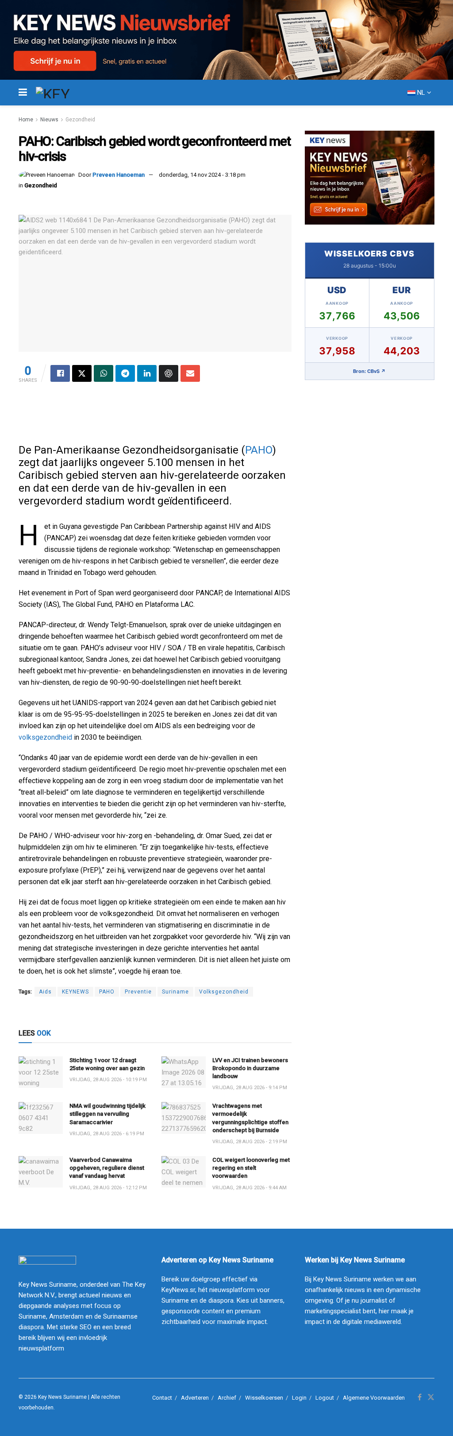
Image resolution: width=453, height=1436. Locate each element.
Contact (162, 1397)
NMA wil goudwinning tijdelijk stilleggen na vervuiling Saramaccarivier (107, 1113)
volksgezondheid (45, 737)
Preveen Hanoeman (118, 174)
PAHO (259, 450)
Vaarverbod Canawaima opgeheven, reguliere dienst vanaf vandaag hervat (106, 1168)
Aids (45, 992)
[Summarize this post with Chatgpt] (168, 373)
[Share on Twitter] (82, 373)
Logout (324, 1397)
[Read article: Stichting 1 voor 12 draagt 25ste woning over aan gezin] (41, 1072)
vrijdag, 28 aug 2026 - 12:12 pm (108, 1188)
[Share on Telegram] (125, 373)
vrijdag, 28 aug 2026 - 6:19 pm (106, 1134)
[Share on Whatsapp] (103, 373)
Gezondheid (80, 119)
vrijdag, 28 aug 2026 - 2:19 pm (249, 1142)
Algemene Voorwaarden (374, 1397)
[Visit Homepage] (69, 92)
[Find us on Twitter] (430, 1397)
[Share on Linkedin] (147, 373)
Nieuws (49, 119)
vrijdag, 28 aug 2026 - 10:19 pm (108, 1080)
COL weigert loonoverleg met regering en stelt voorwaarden (251, 1168)
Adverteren (195, 1397)
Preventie (138, 992)
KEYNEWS (75, 992)
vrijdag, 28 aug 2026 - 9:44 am (249, 1188)
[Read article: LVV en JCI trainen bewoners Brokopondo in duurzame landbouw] (183, 1072)
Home (26, 119)
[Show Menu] (23, 92)
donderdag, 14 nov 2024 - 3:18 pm (202, 174)
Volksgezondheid (224, 992)
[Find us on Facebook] (420, 1397)
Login (299, 1397)
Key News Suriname (62, 1397)
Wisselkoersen (264, 1397)
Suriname (175, 992)
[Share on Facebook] (60, 373)
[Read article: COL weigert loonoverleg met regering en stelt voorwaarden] (183, 1172)
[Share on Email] (190, 373)
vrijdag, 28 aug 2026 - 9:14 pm (249, 1088)
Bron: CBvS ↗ (369, 371)
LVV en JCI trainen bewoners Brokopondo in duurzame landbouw (250, 1068)
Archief (227, 1397)
